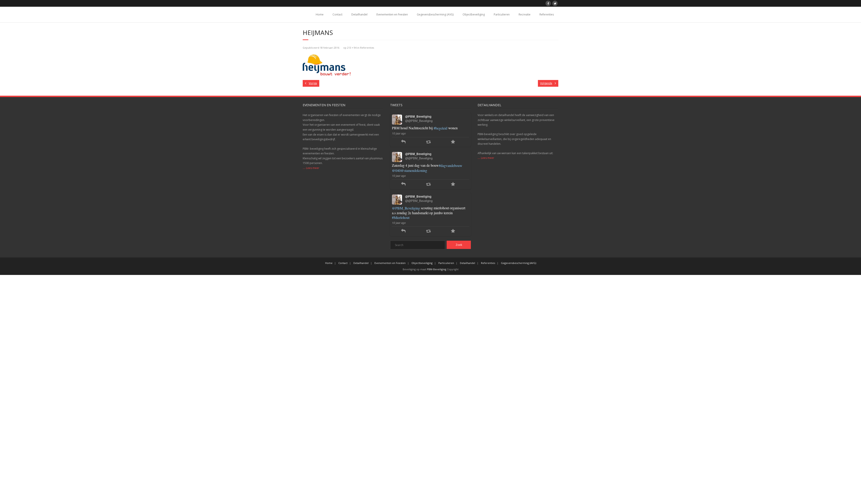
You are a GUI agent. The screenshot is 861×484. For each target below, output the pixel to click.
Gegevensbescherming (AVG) (435, 14)
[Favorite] (453, 142)
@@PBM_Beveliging (419, 121)
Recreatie (525, 14)
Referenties (546, 14)
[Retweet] (428, 142)
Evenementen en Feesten (392, 14)
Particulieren (502, 14)
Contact (337, 14)
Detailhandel (359, 14)
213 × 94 (352, 47)
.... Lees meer (311, 168)
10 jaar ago (399, 133)
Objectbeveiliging (474, 14)
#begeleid (440, 128)
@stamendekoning (414, 170)
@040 (396, 170)
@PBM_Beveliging (406, 208)
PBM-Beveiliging (436, 269)
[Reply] (403, 142)
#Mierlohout (400, 217)
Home (320, 14)
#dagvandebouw (450, 165)
